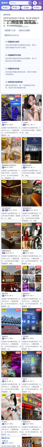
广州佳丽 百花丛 (21, 22)
